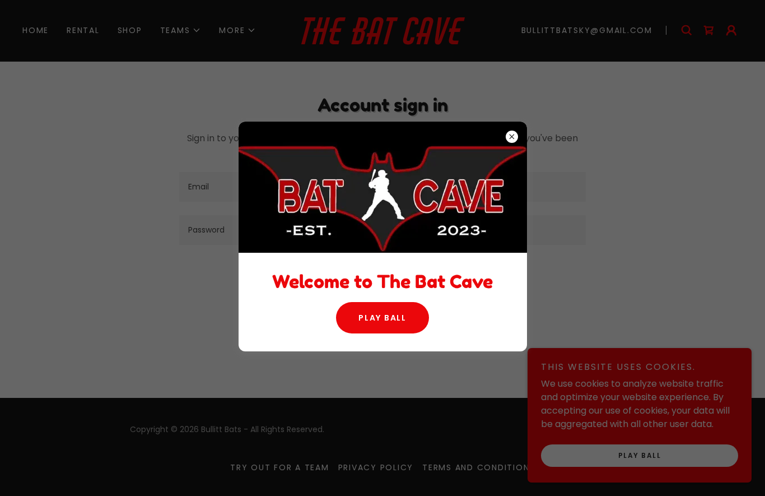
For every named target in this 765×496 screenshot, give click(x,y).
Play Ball (382, 317)
